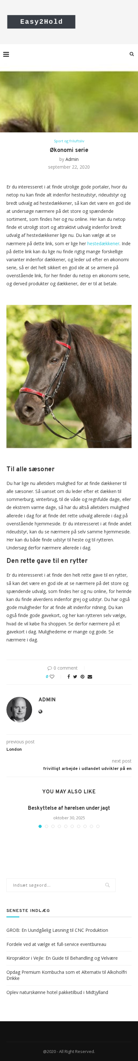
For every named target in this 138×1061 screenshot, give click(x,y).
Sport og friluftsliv (69, 141)
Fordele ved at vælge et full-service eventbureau (56, 944)
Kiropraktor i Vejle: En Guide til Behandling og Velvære (62, 958)
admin (72, 159)
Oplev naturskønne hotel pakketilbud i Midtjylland (57, 992)
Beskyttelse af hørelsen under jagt (69, 808)
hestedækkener (103, 243)
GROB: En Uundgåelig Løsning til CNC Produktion (57, 930)
